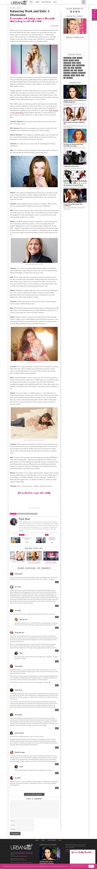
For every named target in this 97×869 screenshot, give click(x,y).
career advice (19, 513)
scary (73, 65)
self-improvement (67, 62)
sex (64, 77)
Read (27, 542)
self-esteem (79, 58)
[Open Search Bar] (84, 2)
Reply (57, 582)
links (76, 70)
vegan (65, 67)
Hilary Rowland (23, 619)
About (55, 2)
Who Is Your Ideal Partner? (27, 538)
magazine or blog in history (22, 852)
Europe (74, 58)
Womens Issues (15, 8)
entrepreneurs (26, 513)
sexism (74, 62)
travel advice (74, 72)
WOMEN (37, 2)
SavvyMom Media (18, 113)
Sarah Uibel (18, 611)
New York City (66, 75)
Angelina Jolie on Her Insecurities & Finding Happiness (46, 863)
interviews (32, 513)
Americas (77, 60)
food (72, 70)
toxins (72, 67)
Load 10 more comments (34, 794)
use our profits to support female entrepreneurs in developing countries (22, 854)
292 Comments (94, 19)
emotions (78, 62)
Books (82, 75)
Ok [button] (91, 866)
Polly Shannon (53, 110)
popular (78, 75)
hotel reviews (78, 67)
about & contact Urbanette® (21, 856)
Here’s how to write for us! (27, 862)
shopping (73, 75)
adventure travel (67, 65)
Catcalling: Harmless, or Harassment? (52, 538)
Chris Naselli (18, 778)
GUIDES (31, 2)
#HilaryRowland (46, 2)
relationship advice (80, 65)
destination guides (67, 58)
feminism (65, 60)
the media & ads (67, 72)
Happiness (80, 70)
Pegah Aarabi (55, 25)
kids (36, 513)
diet (68, 67)
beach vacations (82, 72)
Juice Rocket (71, 847)
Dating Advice (69, 77)
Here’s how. (24, 860)
